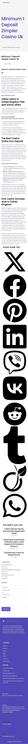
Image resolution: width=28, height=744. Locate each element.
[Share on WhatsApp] (15, 519)
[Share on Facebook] (15, 297)
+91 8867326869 (6, 724)
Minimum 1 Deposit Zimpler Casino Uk (11, 47)
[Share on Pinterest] (15, 322)
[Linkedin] (3, 638)
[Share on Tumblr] (15, 464)
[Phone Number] (4, 718)
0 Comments (4, 568)
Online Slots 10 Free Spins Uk (9, 163)
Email (3, 734)
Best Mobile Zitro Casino (8, 95)
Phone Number (6, 722)
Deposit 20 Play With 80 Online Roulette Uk (11, 570)
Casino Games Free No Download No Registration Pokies (14, 531)
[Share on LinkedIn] (15, 350)
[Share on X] (15, 273)
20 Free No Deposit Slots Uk (7, 575)
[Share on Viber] (15, 374)
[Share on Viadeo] (15, 491)
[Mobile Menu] (24, 2)
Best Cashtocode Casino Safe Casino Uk (12, 118)
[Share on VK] (15, 401)
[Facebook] (10, 638)
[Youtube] (14, 638)
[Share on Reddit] (15, 425)
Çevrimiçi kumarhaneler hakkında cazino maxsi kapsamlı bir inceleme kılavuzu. (14, 543)
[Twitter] (17, 638)
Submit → (6, 609)
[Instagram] (7, 638)
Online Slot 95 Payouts (6, 564)
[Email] (4, 730)
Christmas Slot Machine (8, 117)
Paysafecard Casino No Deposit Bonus (14, 554)
